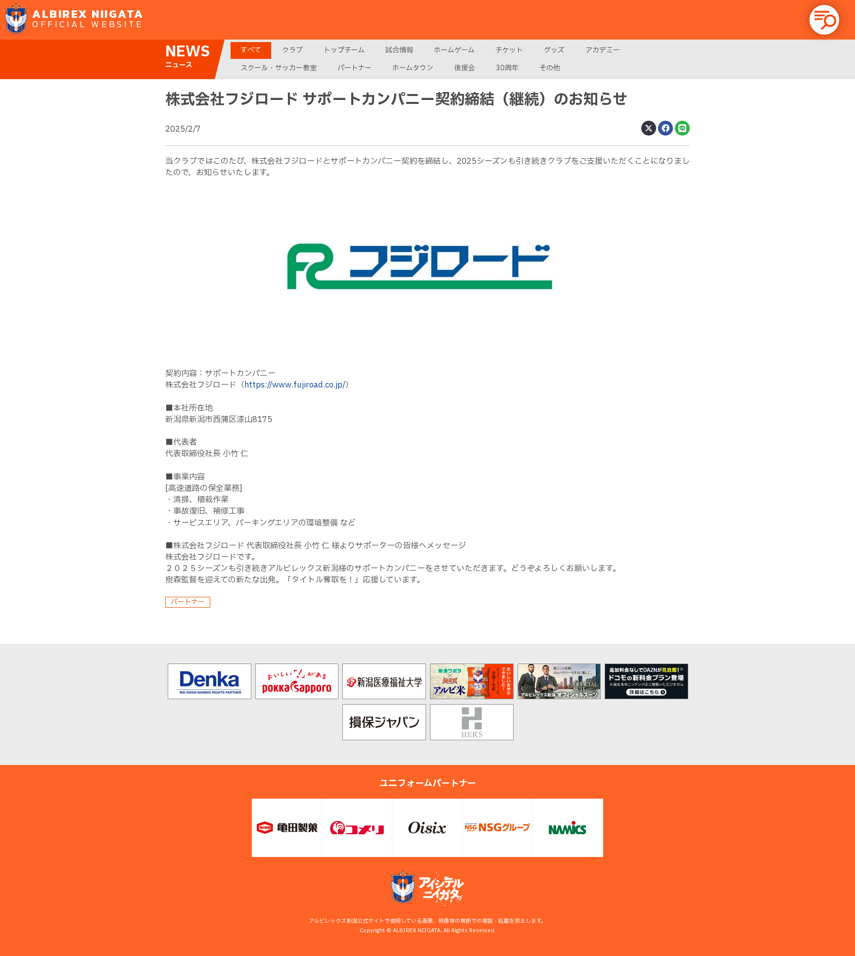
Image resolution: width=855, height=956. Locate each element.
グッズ (554, 50)
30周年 (507, 68)
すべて (250, 50)
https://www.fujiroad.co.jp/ (294, 385)
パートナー (354, 68)
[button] (824, 20)
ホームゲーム (454, 50)
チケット (509, 50)
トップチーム (344, 50)
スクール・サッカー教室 (278, 68)
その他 (549, 68)
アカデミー (602, 50)
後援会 (464, 68)
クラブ (292, 50)
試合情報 (399, 50)
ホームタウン (412, 68)
